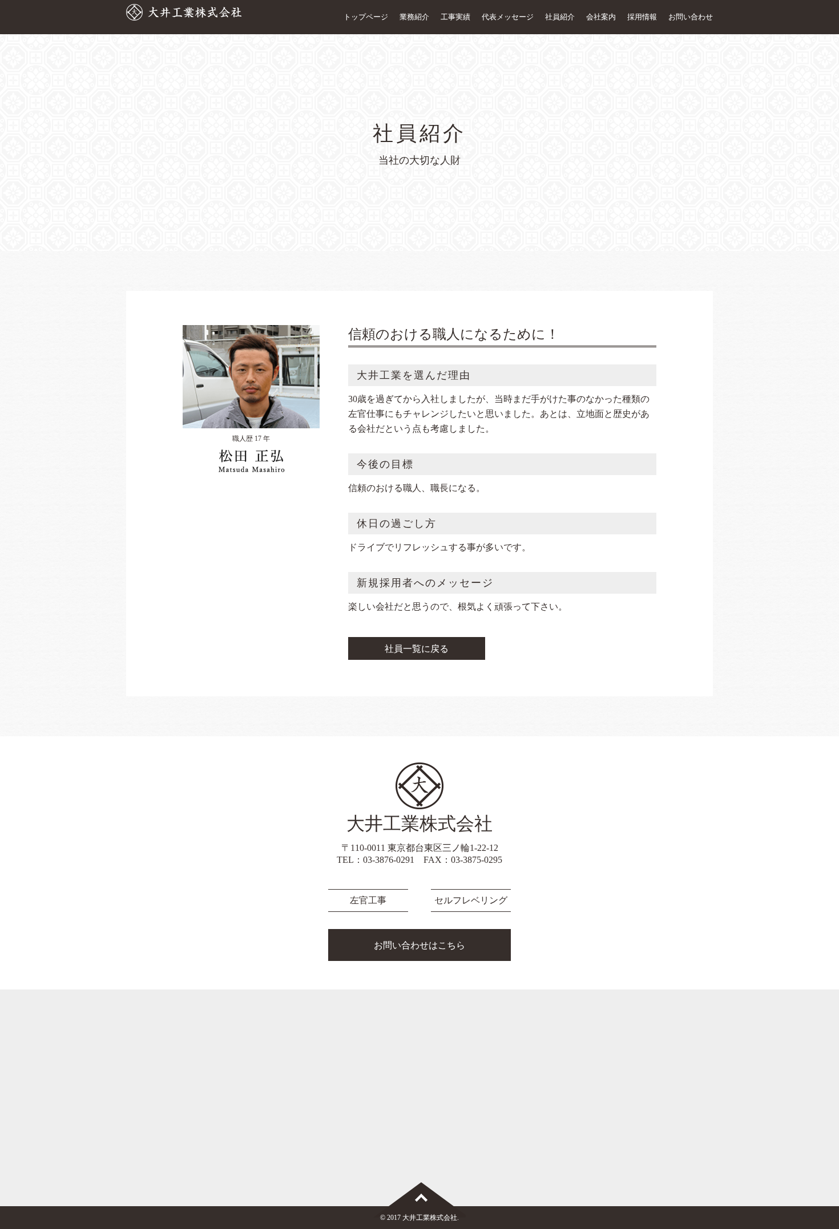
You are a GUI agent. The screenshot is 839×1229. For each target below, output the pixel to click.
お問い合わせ (690, 17)
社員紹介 (560, 17)
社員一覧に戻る (417, 649)
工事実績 (455, 17)
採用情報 (642, 17)
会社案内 (601, 17)
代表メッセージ (508, 17)
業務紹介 (414, 17)
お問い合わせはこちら (419, 945)
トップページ (366, 17)
